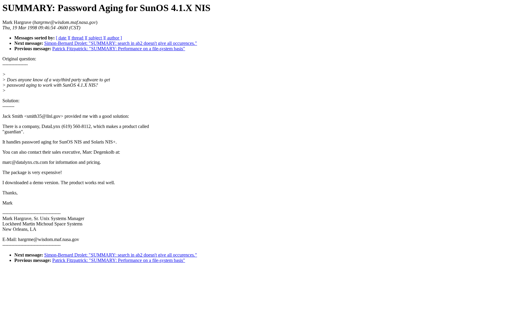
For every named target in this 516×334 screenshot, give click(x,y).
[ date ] (62, 37)
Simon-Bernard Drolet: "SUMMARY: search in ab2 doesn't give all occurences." (120, 43)
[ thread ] (77, 37)
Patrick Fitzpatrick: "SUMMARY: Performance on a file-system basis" (118, 48)
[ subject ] (95, 37)
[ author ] (113, 37)
